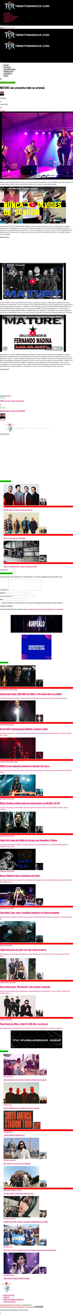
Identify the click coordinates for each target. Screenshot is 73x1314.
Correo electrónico (6, 596)
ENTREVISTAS (8, 15)
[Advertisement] (36, 250)
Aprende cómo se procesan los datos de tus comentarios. (46, 609)
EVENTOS (7, 22)
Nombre (3, 593)
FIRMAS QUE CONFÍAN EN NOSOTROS (13, 1299)
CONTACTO (6, 1297)
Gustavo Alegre (15, 1305)
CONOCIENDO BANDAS (11, 16)
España (8, 396)
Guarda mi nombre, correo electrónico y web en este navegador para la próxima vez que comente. (32, 603)
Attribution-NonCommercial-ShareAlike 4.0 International (17, 1307)
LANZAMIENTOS (9, 20)
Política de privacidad (9, 1302)
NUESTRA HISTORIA (9, 1295)
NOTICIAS (7, 13)
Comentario (4, 590)
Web (1, 599)
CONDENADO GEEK (10, 18)
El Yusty (2, 111)
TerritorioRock (4, 1305)
